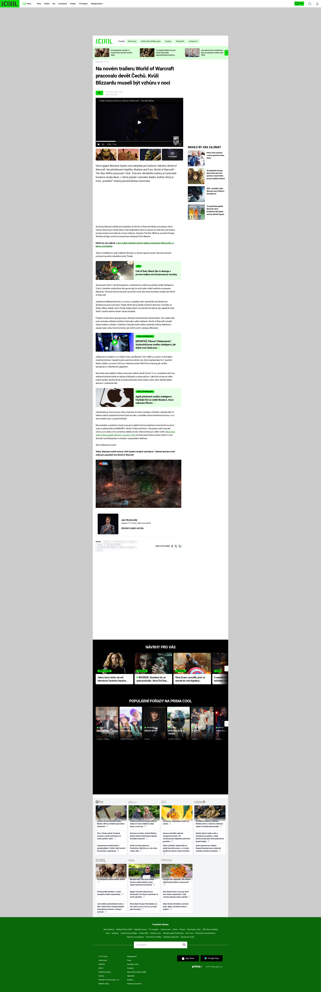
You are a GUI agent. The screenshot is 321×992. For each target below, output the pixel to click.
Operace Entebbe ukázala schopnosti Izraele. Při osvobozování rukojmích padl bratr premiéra (176, 837)
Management (132, 956)
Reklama (101, 964)
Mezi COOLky (103, 730)
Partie (175, 929)
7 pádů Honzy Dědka (128, 933)
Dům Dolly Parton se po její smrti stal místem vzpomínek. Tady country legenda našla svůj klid (176, 894)
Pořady (72, 4)
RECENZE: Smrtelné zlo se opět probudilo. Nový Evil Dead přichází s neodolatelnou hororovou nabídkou (152, 679)
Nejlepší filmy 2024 (124, 929)
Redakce (130, 980)
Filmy (39, 4)
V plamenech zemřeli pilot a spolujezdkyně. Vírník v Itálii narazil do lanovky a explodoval (111, 848)
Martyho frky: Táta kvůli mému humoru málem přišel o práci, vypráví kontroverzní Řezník (142, 882)
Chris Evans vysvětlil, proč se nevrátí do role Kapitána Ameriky (190, 679)
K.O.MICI (196, 730)
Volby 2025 (143, 933)
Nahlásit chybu (103, 984)
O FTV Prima (102, 956)
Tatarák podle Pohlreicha (173, 933)
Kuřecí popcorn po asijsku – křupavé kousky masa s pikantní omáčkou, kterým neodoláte (208, 848)
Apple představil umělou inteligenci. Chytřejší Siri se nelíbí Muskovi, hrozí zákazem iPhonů (154, 400)
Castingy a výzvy (133, 964)
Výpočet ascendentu (135, 937)
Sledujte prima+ (97, 4)
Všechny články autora (132, 528)
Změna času (165, 929)
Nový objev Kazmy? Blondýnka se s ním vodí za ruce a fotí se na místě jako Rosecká (144, 906)
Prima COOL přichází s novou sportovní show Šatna (215, 155)
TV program (154, 929)
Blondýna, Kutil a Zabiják (176, 732)
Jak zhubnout (108, 929)
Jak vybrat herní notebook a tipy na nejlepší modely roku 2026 (212, 52)
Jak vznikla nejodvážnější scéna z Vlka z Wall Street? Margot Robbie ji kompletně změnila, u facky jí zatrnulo (110, 908)
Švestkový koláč (187, 937)
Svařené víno (155, 933)
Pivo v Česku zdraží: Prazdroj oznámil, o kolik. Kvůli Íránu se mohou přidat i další (109, 836)
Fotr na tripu (126, 730)
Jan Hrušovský (111, 95)
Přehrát (102, 727)
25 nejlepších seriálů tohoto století (111, 879)
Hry (54, 4)
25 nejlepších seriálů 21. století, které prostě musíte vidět (121, 52)
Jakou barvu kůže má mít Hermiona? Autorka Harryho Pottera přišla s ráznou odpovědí (112, 679)
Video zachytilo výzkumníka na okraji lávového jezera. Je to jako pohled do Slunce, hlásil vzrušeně (176, 848)
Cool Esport (62, 4)
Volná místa (102, 960)
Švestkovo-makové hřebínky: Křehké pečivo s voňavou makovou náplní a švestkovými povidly (209, 823)
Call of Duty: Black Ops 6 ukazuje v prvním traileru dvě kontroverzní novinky (156, 273)
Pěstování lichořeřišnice (205, 933)
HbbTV (100, 968)
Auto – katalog (112, 933)
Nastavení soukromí (134, 984)
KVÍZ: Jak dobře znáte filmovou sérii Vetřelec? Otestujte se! (216, 191)
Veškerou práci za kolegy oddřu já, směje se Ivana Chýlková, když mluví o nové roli (143, 823)
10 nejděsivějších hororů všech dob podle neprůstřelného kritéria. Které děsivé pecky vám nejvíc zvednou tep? (165, 55)
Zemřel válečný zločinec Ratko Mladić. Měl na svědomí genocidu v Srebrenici (111, 823)
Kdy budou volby (194, 929)
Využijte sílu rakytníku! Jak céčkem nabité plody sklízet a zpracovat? (177, 880)
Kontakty (130, 968)
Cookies (101, 976)
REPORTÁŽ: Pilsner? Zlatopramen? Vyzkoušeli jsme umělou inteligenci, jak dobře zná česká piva (156, 344)
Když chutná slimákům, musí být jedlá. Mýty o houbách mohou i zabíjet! (175, 906)
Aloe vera (189, 933)
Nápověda (130, 976)
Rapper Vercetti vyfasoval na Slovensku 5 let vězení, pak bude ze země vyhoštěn (144, 894)
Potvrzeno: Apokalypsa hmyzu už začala (176, 822)
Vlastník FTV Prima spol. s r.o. (108, 980)
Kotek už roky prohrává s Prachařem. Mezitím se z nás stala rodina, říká (143, 848)
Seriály (46, 4)
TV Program (83, 4)
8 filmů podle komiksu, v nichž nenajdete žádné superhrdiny (109, 893)
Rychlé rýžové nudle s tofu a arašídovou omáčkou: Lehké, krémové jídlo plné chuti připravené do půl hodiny (210, 837)
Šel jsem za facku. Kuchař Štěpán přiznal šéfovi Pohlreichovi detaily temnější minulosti (143, 836)
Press (129, 960)
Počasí (182, 929)
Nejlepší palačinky (171, 937)
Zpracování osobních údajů (136, 972)
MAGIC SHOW (150, 730)
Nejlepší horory (140, 929)
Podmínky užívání (104, 972)
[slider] (139, 141)
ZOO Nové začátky (210, 929)
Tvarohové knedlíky (154, 937)
